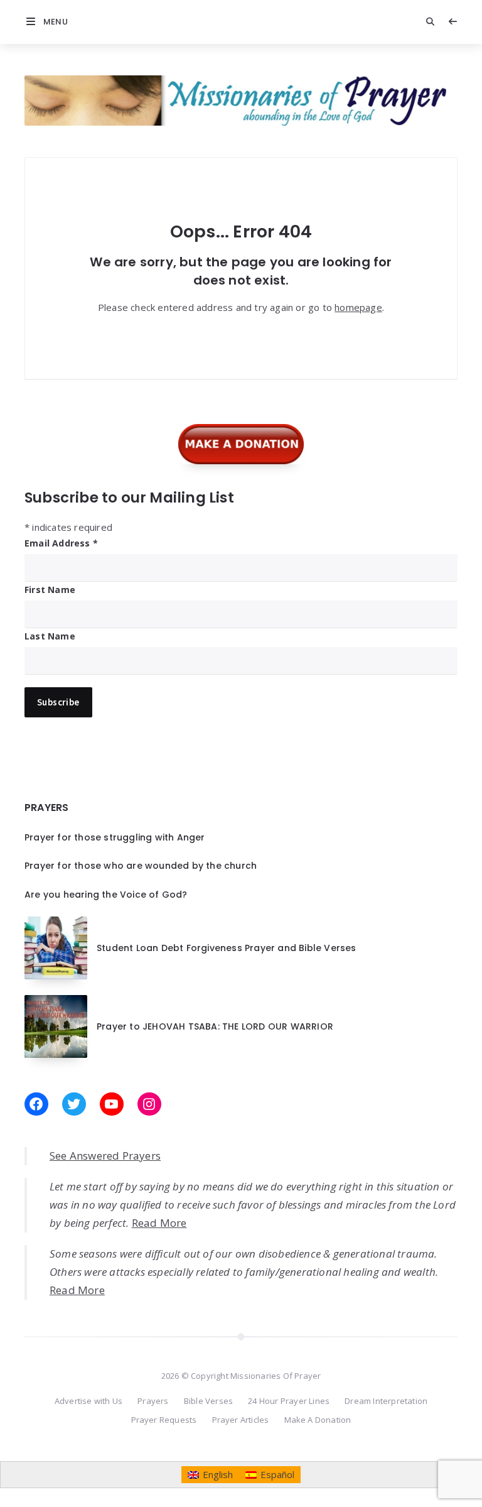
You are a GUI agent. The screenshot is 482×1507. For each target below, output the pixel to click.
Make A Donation (317, 1419)
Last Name (49, 636)
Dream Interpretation (386, 1400)
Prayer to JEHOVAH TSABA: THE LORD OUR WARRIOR (215, 1026)
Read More (159, 1223)
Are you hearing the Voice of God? (106, 894)
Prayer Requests (164, 1419)
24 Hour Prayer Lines (288, 1400)
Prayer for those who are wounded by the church (140, 865)
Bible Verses (208, 1400)
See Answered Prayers (105, 1155)
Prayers (152, 1400)
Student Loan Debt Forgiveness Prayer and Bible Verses (226, 948)
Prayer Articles (240, 1419)
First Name (49, 590)
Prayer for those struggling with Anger (114, 837)
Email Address (61, 543)
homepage (358, 307)
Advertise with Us (88, 1400)
